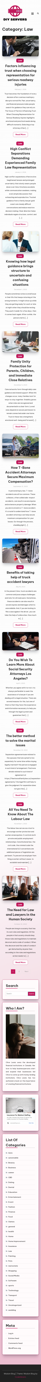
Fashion (11, 1207)
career (11, 1172)
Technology (13, 1290)
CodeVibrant (20, 1377)
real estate (13, 1266)
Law (20, 60)
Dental (11, 1187)
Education (12, 1192)
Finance (11, 1212)
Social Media (13, 1276)
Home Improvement (16, 1241)
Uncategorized (14, 1305)
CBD (10, 1177)
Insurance (12, 1246)
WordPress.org (14, 1348)
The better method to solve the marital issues (20, 740)
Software (12, 1281)
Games (11, 1222)
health (11, 1231)
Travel (11, 1300)
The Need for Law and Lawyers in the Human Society (20, 914)
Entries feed (13, 1338)
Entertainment (14, 1197)
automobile (13, 1158)
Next (26, 971)
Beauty (11, 1163)
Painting (11, 1256)
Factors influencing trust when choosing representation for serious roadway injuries (20, 75)
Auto (10, 1153)
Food (10, 1217)
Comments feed (15, 1343)
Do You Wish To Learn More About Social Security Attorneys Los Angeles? (21, 669)
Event (10, 1202)
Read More (20, 134)
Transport (12, 1295)
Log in (10, 1333)
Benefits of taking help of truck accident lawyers (20, 577)
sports (11, 1285)
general (11, 1226)
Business (12, 1168)
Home (10, 1236)
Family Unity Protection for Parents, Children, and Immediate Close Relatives (20, 371)
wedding (12, 1310)
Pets (10, 1261)
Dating (11, 1182)
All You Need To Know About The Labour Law (20, 814)
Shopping (12, 1271)
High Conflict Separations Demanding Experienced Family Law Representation (20, 158)
